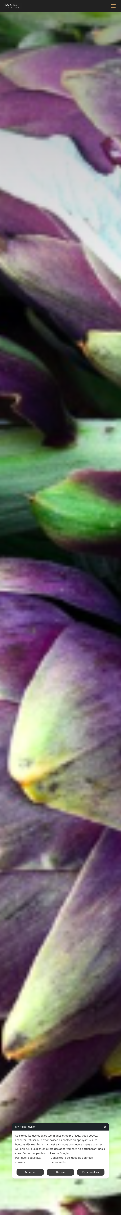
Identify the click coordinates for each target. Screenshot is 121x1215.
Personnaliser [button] (90, 1172)
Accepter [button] (30, 1172)
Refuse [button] (60, 1172)
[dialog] (60, 1151)
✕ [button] (105, 1127)
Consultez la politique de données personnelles (72, 1160)
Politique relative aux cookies (28, 1160)
